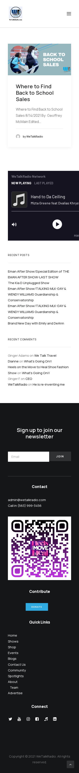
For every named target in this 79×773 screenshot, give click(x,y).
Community (17, 670)
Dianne (13, 361)
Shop (12, 647)
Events (13, 652)
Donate (36, 607)
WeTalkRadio (17, 384)
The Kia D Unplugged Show (28, 283)
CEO (28, 378)
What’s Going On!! (38, 361)
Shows (13, 641)
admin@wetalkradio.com (27, 500)
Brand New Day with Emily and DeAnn (36, 323)
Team (14, 687)
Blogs (12, 658)
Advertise (15, 693)
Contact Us (17, 664)
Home (12, 635)
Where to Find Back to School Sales (35, 93)
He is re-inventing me (49, 384)
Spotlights (16, 676)
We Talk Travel (45, 355)
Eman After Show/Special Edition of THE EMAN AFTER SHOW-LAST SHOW (38, 274)
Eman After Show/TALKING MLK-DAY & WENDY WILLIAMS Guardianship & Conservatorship (37, 294)
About (13, 681)
